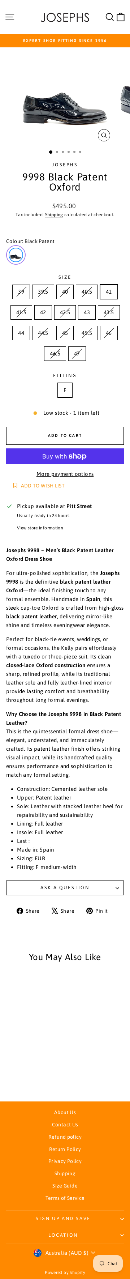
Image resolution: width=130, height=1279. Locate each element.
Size (64, 277)
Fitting (65, 375)
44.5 (43, 333)
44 (21, 333)
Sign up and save (63, 1218)
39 (21, 292)
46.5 (55, 353)
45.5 (87, 333)
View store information (40, 527)
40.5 (87, 292)
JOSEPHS (65, 164)
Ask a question (64, 887)
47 (77, 353)
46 (109, 333)
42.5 (65, 312)
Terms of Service (65, 1198)
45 (65, 333)
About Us (65, 1112)
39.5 (43, 292)
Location (63, 1235)
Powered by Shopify (65, 1272)
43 (87, 312)
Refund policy (65, 1137)
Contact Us (65, 1124)
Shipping (54, 214)
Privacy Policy (65, 1161)
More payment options (65, 474)
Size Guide (65, 1186)
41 (109, 292)
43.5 (109, 312)
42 (43, 312)
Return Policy (65, 1149)
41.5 (21, 312)
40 (65, 292)
